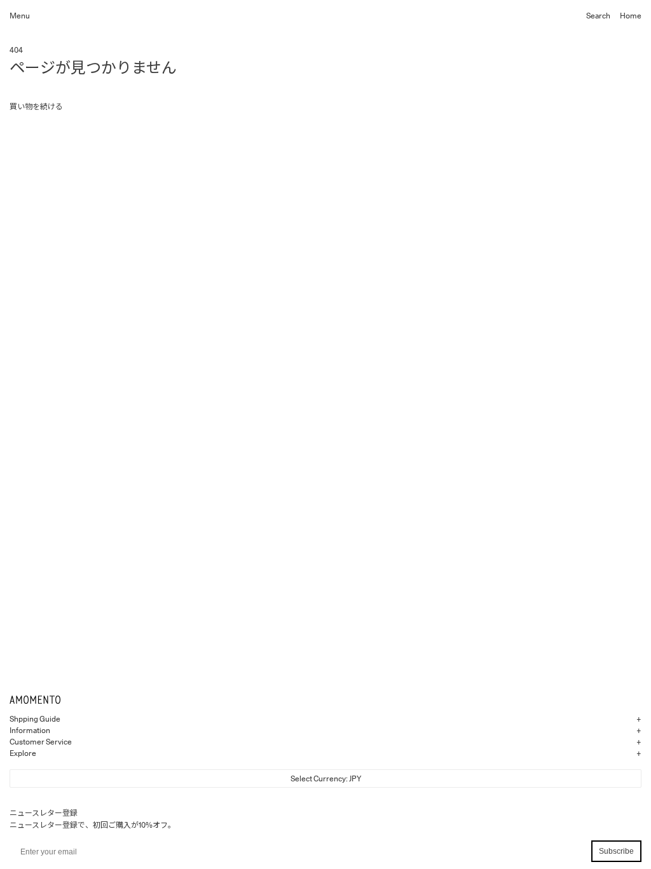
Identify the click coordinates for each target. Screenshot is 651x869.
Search (598, 15)
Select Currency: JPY (326, 778)
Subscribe (616, 851)
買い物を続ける (36, 106)
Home (630, 15)
